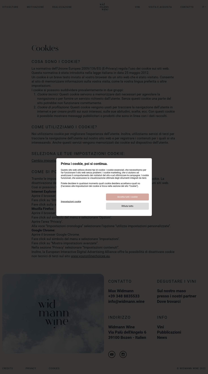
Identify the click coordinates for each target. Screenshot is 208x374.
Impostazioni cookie (71, 201)
